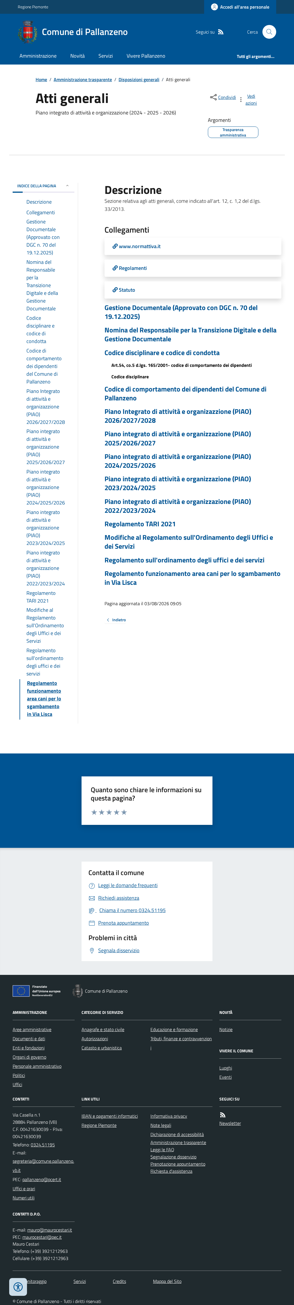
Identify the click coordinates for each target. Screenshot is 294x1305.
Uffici (17, 1084)
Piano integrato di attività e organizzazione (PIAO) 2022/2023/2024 (178, 506)
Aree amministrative (32, 1029)
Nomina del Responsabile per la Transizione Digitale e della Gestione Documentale (190, 334)
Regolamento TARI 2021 (140, 523)
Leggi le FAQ (162, 1149)
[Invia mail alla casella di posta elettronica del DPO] (49, 1230)
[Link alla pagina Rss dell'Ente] (222, 1115)
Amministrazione (38, 56)
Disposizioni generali (139, 79)
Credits (119, 1281)
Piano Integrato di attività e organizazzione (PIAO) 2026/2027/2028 (178, 416)
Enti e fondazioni (29, 1047)
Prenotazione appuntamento (177, 1163)
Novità (77, 56)
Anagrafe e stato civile (103, 1029)
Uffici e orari (24, 1188)
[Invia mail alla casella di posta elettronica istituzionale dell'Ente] (44, 1165)
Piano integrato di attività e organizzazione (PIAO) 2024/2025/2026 (178, 461)
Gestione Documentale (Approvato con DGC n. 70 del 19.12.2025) (181, 312)
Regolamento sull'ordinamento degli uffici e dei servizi (184, 560)
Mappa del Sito (167, 1281)
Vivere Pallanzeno (146, 56)
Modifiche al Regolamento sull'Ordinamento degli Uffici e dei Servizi (189, 542)
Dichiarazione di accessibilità (177, 1134)
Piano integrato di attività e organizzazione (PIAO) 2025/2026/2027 (178, 438)
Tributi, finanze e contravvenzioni (181, 1043)
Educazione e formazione (174, 1029)
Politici (19, 1075)
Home (41, 79)
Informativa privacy (168, 1116)
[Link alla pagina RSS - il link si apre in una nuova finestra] (220, 32)
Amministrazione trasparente (83, 79)
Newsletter (230, 1123)
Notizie (226, 1029)
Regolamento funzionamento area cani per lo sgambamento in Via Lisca (193, 578)
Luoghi (225, 1067)
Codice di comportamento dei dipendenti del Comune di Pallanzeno (185, 393)
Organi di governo (29, 1056)
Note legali (160, 1125)
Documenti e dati (29, 1038)
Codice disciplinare (130, 376)
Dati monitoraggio (30, 1281)
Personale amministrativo (37, 1066)
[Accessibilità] (18, 1287)
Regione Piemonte (33, 7)
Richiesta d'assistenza (171, 1171)
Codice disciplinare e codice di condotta (162, 352)
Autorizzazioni (95, 1038)
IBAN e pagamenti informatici (110, 1116)
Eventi (225, 1077)
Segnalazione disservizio (173, 1156)
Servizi (105, 56)
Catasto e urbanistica (102, 1047)
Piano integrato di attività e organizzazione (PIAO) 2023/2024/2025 (178, 483)
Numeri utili (23, 1197)
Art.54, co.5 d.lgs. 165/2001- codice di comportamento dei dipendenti (181, 365)
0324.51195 (43, 1144)
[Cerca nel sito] (267, 32)
